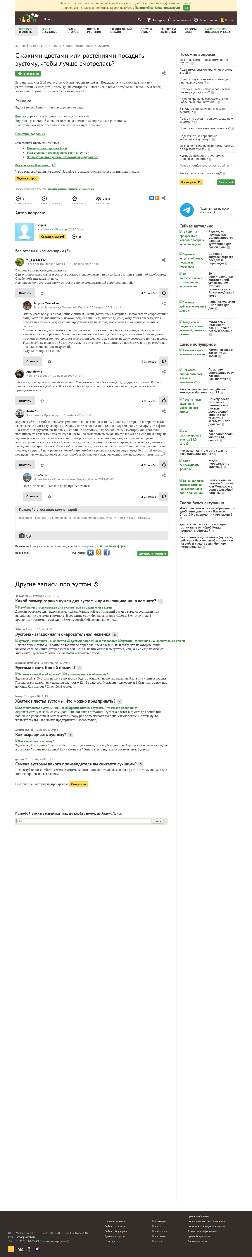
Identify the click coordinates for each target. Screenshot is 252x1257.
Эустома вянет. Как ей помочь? (45, 667)
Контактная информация (202, 1231)
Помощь (110, 1241)
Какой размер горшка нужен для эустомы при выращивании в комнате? (85, 601)
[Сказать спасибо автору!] (163, 293)
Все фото (157, 1226)
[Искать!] (139, 19)
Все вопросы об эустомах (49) (35, 165)
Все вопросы (160, 1231)
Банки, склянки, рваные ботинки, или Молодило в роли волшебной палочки (221, 486)
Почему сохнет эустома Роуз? (47, 148)
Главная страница (115, 1221)
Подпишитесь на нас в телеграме (214, 210)
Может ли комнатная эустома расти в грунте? (58, 153)
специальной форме (113, 546)
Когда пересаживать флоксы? (218, 463)
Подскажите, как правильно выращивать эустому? (198, 138)
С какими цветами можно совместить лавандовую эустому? (204, 91)
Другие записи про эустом (53, 584)
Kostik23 (32, 411)
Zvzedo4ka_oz (24, 729)
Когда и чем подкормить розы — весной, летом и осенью (220, 326)
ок (186, 7)
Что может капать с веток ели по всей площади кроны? (203, 452)
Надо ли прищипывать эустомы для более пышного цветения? (204, 100)
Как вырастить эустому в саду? (201, 173)
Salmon (20, 629)
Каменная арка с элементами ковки (220, 353)
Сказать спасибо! (52, 237)
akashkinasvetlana (27, 663)
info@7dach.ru (26, 1237)
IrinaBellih (40, 475)
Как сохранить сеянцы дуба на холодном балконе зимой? (202, 391)
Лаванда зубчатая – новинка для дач (221, 305)
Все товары (159, 1221)
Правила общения (198, 1216)
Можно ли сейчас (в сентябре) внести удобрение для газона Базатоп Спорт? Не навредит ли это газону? (207, 511)
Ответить (25, 293)
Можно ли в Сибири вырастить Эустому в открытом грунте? (206, 147)
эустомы (62, 189)
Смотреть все (79, 784)
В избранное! (31, 73)
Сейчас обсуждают (116, 1231)
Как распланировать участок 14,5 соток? (220, 435)
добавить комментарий (153, 553)
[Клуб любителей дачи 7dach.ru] (29, 17)
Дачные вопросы (115, 1236)
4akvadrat (21, 596)
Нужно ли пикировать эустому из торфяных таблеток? (201, 157)
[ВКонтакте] (151, 198)
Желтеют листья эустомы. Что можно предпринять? (62, 157)
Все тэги (157, 1241)
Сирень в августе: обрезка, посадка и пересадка (221, 258)
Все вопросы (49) (191, 182)
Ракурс (20, 116)
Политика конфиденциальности (206, 1226)
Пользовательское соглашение (206, 1221)
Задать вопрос (27, 178)
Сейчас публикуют (116, 1226)
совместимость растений (81, 189)
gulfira (19, 759)
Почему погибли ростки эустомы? (202, 165)
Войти (229, 20)
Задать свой (226, 182)
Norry (19, 696)
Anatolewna (34, 371)
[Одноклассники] (157, 198)
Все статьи (158, 1236)
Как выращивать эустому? (40, 734)
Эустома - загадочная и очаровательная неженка (62, 634)
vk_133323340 (36, 259)
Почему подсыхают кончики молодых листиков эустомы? (205, 81)
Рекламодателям (197, 1241)
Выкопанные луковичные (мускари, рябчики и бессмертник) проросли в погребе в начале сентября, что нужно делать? (206, 542)
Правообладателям (198, 1236)
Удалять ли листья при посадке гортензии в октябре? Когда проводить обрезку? (202, 527)
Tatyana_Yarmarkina (46, 303)
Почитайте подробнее (30, 134)
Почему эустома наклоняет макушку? (205, 128)
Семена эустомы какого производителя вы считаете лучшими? (76, 764)
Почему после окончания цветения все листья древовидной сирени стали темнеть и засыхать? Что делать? (219, 412)
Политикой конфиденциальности (157, 8)
